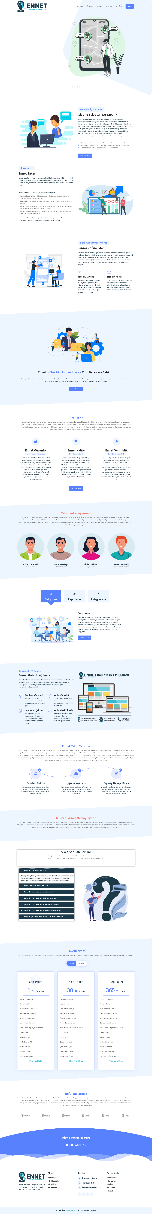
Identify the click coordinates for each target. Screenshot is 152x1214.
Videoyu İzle (41, 56)
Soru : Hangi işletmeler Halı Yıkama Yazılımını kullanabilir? (44, 917)
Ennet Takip (70, 1210)
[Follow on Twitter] (27, 546)
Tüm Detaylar (24, 56)
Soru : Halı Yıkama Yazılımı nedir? (35, 871)
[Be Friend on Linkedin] (34, 546)
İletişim (99, 6)
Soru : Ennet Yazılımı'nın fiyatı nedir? (36, 886)
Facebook (112, 1178)
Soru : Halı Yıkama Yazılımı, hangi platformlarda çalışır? (43, 910)
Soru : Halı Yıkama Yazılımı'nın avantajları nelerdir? (41, 904)
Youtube (111, 1188)
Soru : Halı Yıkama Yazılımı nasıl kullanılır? (38, 892)
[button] (46, 871)
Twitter (111, 1184)
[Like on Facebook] (30, 546)
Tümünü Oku (84, 638)
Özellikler (90, 6)
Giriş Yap (109, 6)
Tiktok (110, 1191)
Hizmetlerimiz (54, 1188)
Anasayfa (52, 1178)
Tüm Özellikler (85, 156)
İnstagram (112, 1181)
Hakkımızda (54, 1181)
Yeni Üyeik (119, 6)
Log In (130, 6)
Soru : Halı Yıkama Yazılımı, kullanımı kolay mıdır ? (41, 898)
